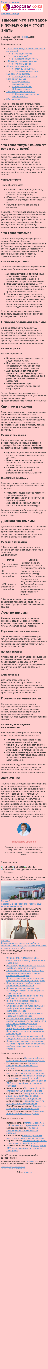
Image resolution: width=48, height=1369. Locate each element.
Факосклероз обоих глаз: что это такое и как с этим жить (25, 1071)
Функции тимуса (22, 53)
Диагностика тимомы (18, 74)
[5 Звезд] (18, 869)
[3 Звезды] (30, 867)
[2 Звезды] (18, 867)
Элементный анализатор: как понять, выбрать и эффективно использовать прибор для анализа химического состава (25, 1045)
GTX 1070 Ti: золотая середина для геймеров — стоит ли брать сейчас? (24, 1027)
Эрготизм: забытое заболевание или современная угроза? (25, 1059)
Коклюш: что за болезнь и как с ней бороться (26, 1107)
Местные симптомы (24, 69)
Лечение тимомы (16, 79)
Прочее (24, 37)
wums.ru (28, 1172)
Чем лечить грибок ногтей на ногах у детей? (25, 1112)
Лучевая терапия (22, 86)
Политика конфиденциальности (13, 1167)
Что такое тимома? (17, 56)
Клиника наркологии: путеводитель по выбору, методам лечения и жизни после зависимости (25, 1008)
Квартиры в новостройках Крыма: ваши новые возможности (23, 984)
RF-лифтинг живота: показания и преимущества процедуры (22, 1002)
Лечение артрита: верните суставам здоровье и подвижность (24, 1014)
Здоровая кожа (33, 1162)
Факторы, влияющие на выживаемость (25, 95)
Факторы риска (21, 64)
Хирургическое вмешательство (21, 82)
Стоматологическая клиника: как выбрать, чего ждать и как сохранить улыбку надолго (25, 991)
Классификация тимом (25, 59)
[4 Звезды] (7, 869)
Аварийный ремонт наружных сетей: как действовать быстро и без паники (25, 1037)
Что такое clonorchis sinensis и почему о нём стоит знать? (25, 1089)
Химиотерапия (21, 89)
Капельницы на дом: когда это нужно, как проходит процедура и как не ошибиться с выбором (25, 973)
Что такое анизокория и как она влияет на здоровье (22, 1065)
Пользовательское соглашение (13, 1168)
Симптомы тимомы (17, 66)
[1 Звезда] (6, 867)
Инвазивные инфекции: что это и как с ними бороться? (26, 1077)
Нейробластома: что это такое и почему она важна (25, 1102)
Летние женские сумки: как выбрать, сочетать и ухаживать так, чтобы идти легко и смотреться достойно (26, 1021)
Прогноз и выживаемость (20, 91)
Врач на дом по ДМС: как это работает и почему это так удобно (26, 1083)
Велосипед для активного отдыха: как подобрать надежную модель (25, 966)
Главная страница (10, 13)
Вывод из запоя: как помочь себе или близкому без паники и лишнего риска (25, 979)
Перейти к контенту (11, 2)
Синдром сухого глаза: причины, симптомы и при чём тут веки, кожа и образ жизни (25, 960)
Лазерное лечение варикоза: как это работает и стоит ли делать (24, 997)
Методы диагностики (24, 76)
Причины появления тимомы (21, 61)
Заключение (13, 99)
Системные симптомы (25, 71)
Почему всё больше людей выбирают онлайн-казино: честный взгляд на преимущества (24, 1096)
